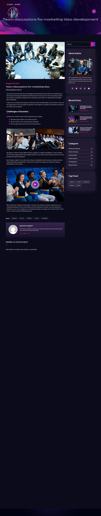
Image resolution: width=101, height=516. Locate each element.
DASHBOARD (86, 181)
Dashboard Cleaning (81, 148)
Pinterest (29, 218)
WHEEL (78, 185)
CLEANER (79, 181)
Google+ (37, 218)
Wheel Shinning (81, 165)
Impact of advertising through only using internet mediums (86, 129)
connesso (17, 249)
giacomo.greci (26, 226)
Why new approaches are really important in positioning (86, 118)
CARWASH (72, 181)
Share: (8, 218)
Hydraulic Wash (81, 155)
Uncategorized (81, 162)
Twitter (22, 218)
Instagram (44, 218)
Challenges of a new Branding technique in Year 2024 (86, 107)
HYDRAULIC (72, 185)
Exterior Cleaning (81, 152)
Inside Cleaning (81, 158)
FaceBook (14, 218)
